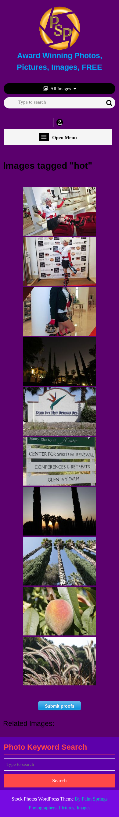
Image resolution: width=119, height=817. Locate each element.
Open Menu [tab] (64, 137)
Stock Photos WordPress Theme (43, 798)
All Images (60, 88)
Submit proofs (59, 706)
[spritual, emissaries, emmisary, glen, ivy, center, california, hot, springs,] (59, 461)
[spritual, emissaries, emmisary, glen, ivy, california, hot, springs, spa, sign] (59, 411)
